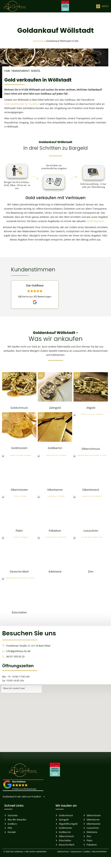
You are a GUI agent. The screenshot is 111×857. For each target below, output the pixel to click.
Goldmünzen (19, 448)
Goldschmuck (19, 408)
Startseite (38, 41)
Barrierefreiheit (99, 851)
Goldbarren (55, 448)
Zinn (90, 571)
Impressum (76, 851)
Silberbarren (55, 489)
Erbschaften (19, 612)
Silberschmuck (90, 449)
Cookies (87, 851)
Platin (19, 530)
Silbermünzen (19, 489)
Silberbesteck (90, 489)
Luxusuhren (90, 530)
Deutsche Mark (19, 571)
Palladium (55, 530)
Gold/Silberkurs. (95, 221)
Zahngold (55, 408)
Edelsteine (55, 571)
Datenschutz (63, 851)
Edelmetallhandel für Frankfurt (21, 104)
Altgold (90, 408)
